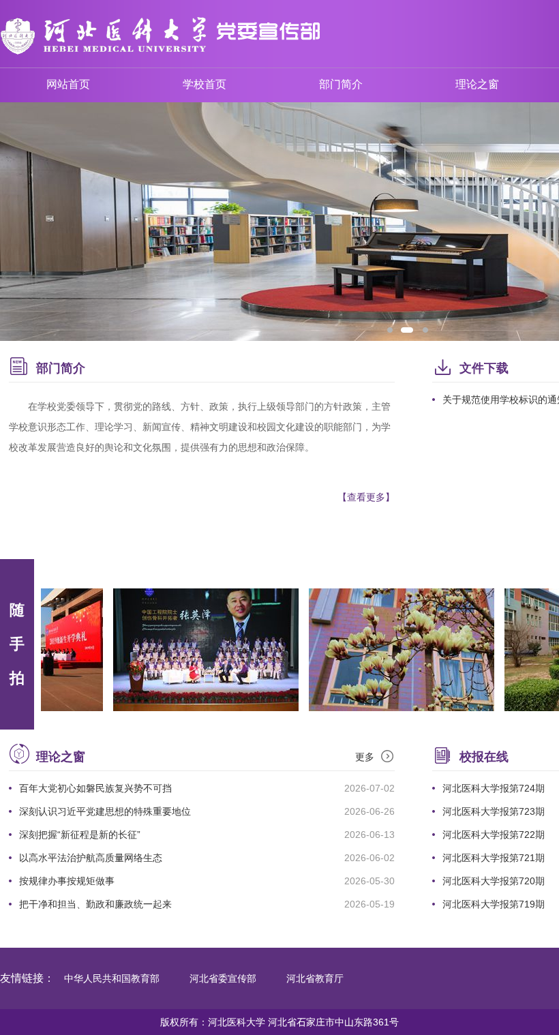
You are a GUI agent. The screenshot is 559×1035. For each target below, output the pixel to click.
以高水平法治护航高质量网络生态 (90, 857)
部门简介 (341, 84)
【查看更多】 (366, 497)
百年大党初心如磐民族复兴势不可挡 (95, 788)
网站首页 (68, 84)
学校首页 (204, 84)
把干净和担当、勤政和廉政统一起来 (95, 904)
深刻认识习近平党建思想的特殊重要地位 (105, 811)
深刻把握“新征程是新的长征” (79, 834)
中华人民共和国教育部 (112, 978)
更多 (364, 756)
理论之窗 (477, 84)
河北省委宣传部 (223, 978)
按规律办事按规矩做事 (67, 880)
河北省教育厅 (315, 978)
